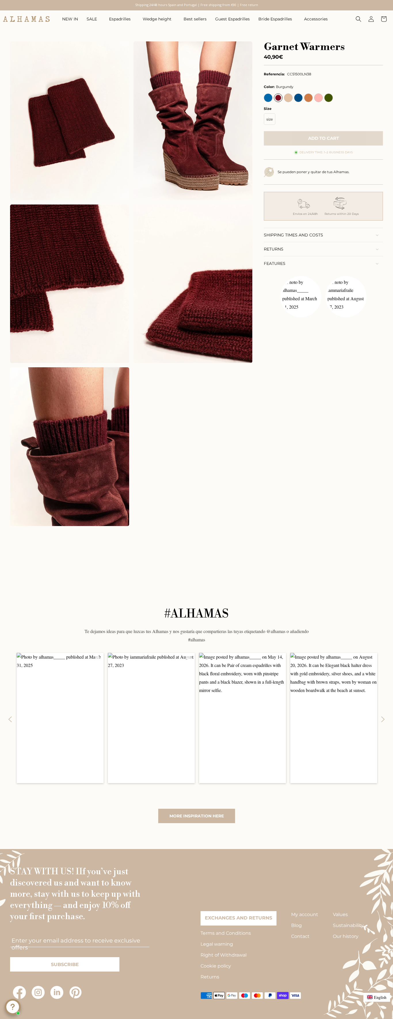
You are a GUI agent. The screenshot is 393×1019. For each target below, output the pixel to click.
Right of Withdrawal (224, 955)
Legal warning (217, 944)
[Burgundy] (278, 97)
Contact (300, 936)
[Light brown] (308, 97)
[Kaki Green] (328, 97)
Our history (345, 936)
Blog (296, 925)
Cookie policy (216, 966)
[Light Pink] (318, 97)
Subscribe (65, 964)
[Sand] (288, 97)
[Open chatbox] (13, 1007)
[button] (93, 19)
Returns (210, 977)
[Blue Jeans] (298, 97)
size (269, 119)
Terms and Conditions (226, 933)
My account (304, 914)
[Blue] (268, 97)
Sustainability (348, 925)
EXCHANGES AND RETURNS (238, 918)
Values (340, 914)
